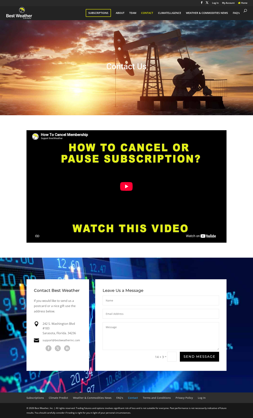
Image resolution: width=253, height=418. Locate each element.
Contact (133, 398)
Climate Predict (58, 398)
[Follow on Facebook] (48, 348)
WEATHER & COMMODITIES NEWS (207, 13)
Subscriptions (35, 398)
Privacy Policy (184, 398)
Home (244, 3)
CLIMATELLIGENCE (169, 13)
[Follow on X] (58, 348)
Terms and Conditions (157, 398)
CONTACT (147, 13)
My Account (228, 3)
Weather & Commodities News (92, 398)
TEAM (132, 13)
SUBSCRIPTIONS (98, 13)
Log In (215, 3)
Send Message (199, 357)
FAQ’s (236, 13)
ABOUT (120, 13)
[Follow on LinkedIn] (67, 348)
